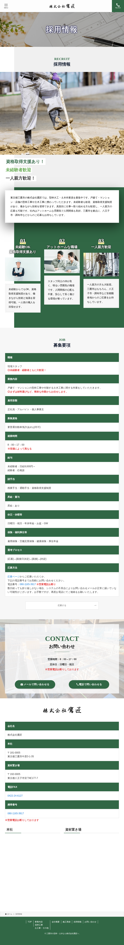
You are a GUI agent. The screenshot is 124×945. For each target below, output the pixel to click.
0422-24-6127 (15, 795)
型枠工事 (39, 925)
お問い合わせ (90, 922)
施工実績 (66, 922)
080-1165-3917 (28, 584)
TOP (30, 922)
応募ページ (14, 576)
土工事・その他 (42, 928)
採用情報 (78, 922)
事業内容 (39, 922)
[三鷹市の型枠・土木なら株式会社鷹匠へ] (62, 6)
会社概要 (56, 922)
